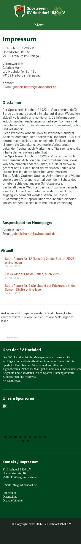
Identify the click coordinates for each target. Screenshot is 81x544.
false (11, 421)
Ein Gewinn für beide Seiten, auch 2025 (32, 274)
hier (40, 317)
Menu (38, 24)
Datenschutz (10, 496)
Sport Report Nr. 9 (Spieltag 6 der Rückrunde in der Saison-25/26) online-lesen (40, 288)
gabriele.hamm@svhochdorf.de (34, 87)
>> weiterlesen (12, 380)
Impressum (9, 492)
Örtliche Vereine (12, 500)
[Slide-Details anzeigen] (25, 417)
